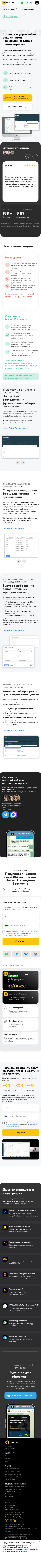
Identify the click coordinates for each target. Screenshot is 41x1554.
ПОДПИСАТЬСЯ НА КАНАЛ (22, 1396)
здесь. (25, 1551)
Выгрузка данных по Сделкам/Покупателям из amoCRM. (20, 1277)
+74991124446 (10, 1448)
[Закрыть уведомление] (39, 1542)
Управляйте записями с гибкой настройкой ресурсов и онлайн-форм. (23, 1214)
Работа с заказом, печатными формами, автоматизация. (20, 1230)
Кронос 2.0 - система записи (22, 1210)
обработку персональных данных (17, 935)
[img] (13, 814)
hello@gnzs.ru (9, 1446)
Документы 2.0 (16, 1289)
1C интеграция (16, 1257)
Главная (5, 9)
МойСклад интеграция (19, 1226)
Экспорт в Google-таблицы (22, 1273)
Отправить (21, 941)
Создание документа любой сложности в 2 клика (19, 1293)
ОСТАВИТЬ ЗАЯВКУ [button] (16, 107)
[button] (26, 107)
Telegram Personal (17, 1336)
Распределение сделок (19, 1242)
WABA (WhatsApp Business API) (24, 1305)
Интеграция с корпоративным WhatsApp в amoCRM (20, 1309)
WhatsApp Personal (18, 1320)
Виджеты (12, 9)
